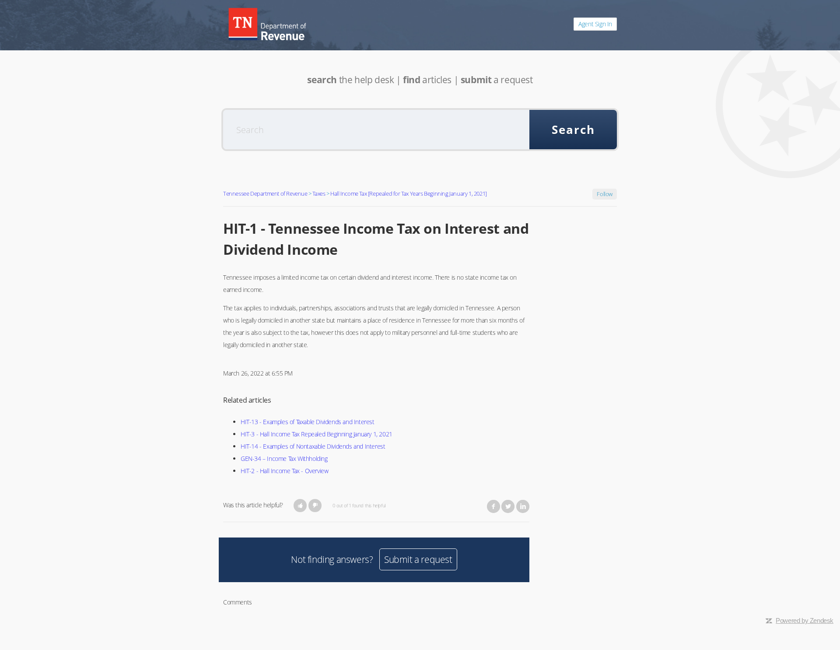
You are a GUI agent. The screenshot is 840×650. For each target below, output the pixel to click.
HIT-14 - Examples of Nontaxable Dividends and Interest (313, 446)
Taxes (318, 193)
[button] (300, 505)
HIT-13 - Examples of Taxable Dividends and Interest (307, 422)
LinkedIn (522, 506)
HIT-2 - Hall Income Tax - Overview (284, 471)
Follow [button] (604, 194)
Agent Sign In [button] (595, 24)
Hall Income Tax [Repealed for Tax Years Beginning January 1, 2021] (408, 193)
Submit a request (418, 559)
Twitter (507, 506)
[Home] (267, 24)
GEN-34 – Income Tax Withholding (284, 458)
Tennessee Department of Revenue (265, 193)
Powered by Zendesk (804, 620)
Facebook (493, 506)
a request (497, 80)
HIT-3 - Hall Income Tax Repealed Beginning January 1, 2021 (316, 434)
